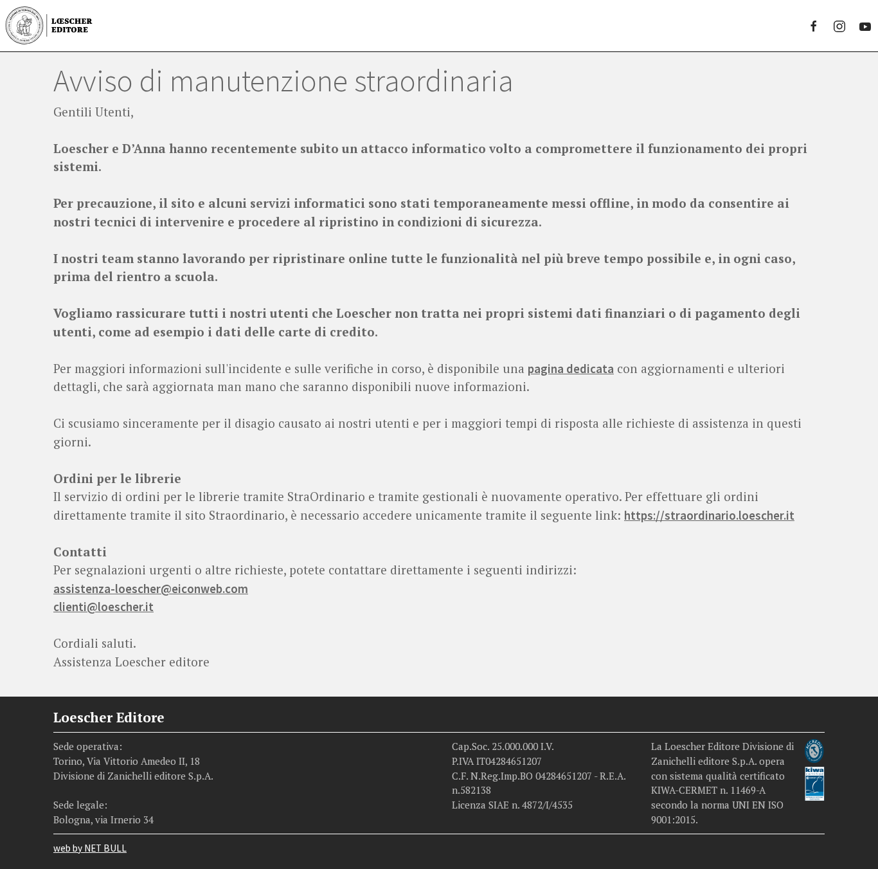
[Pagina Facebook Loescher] (814, 25)
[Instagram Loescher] (839, 25)
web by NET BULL (90, 848)
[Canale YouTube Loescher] (865, 25)
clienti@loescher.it (103, 606)
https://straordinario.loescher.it (709, 515)
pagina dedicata (571, 368)
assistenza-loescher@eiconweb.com (150, 588)
